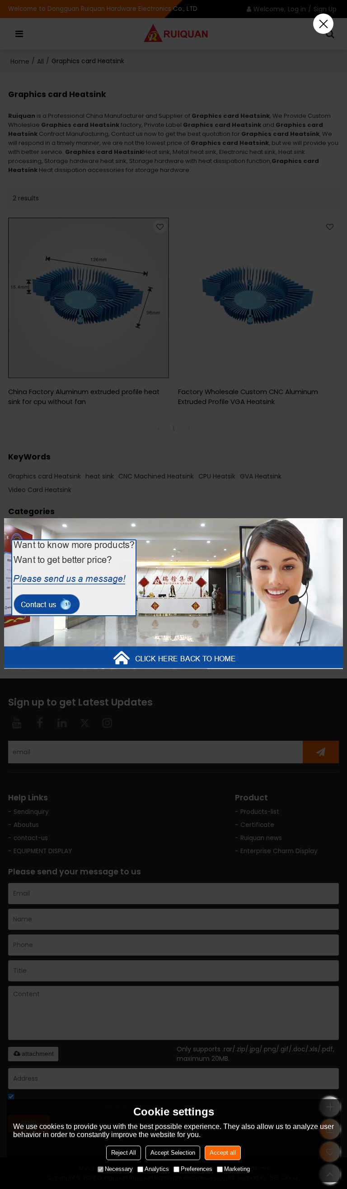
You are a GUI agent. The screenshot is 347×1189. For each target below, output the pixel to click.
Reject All (123, 1152)
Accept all (223, 1152)
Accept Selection (172, 1152)
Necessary (119, 1169)
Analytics (157, 1169)
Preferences (196, 1169)
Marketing (237, 1169)
